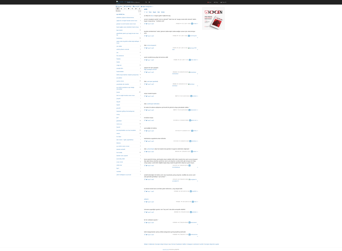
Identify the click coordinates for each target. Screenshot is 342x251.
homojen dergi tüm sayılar (211, 244)
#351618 (177, 151)
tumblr (201, 244)
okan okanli (194, 59)
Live (210, 2)
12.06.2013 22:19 (183, 165)
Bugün (154, 12)
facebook (179, 244)
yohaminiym (150, 149)
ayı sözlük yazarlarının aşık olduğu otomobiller (125, 88)
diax (152, 15)
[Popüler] (121, 8)
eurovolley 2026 (120, 159)
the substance (120, 55)
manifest (118, 171)
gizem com (194, 120)
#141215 (175, 165)
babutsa (118, 143)
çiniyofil (118, 98)
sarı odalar (119, 46)
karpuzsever (194, 110)
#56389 (175, 84)
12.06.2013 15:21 (186, 151)
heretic (118, 62)
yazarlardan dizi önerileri (122, 84)
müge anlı (118, 65)
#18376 (175, 48)
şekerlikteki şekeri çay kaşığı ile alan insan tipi (127, 34)
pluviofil (118, 108)
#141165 (176, 141)
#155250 (176, 191)
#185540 (175, 222)
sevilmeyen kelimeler (153, 104)
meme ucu (119, 124)
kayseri (118, 127)
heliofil (118, 105)
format (173, 244)
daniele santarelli (120, 149)
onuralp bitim (119, 68)
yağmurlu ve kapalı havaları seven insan (126, 20)
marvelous (194, 141)
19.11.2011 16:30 (186, 23)
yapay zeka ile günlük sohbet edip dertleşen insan (127, 42)
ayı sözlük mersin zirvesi (122, 146)
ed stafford (119, 78)
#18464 (175, 59)
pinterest (196, 244)
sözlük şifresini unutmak (122, 49)
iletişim (146, 244)
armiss (195, 130)
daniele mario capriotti (122, 155)
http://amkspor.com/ (149, 69)
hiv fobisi (118, 136)
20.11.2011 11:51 (184, 59)
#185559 (175, 234)
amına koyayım (151, 45)
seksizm (146, 199)
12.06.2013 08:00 (184, 120)
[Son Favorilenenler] (128, 8)
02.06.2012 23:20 (183, 72)
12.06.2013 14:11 (186, 130)
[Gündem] (117, 8)
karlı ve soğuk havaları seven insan (125, 95)
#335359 (176, 212)
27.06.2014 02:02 (185, 212)
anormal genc (193, 35)
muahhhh (194, 191)
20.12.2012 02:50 (183, 110)
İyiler (159, 12)
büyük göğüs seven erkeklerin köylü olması (127, 27)
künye (166, 244)
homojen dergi (159, 244)
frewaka (118, 59)
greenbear (119, 121)
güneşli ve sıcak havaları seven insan (126, 24)
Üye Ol (224, 2)
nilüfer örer (119, 165)
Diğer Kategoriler (147, 6)
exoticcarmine (194, 234)
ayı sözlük (136, 6)
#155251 (178, 201)
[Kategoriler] (136, 8)
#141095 (175, 120)
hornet (118, 92)
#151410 (175, 179)
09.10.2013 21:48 (185, 191)
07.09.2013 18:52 (183, 179)
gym (117, 117)
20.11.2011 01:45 (183, 48)
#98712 (177, 96)
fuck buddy (119, 152)
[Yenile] (139, 8)
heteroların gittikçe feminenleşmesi (125, 111)
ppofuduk (194, 212)
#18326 (178, 23)
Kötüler (163, 12)
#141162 (177, 130)
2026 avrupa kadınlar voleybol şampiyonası (127, 75)
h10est (195, 23)
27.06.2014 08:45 (183, 222)
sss (170, 244)
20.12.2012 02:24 (185, 96)
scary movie (119, 162)
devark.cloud (166, 249)
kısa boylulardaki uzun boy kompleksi (126, 130)
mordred (194, 96)
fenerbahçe (119, 38)
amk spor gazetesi (152, 81)
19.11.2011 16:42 (183, 35)
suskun (195, 151)
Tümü (150, 12)
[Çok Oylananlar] (125, 8)
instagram (190, 244)
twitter (184, 244)
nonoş (118, 114)
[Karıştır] (132, 8)
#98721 (175, 110)
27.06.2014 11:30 (183, 234)
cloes (195, 201)
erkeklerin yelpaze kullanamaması (125, 17)
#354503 (175, 72)
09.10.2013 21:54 (187, 201)
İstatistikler (128, 6)
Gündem (119, 6)
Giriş (216, 2)
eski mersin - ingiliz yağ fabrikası (124, 140)
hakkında (151, 244)
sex (117, 52)
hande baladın (120, 71)
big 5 (117, 168)
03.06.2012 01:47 (183, 84)
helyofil (118, 102)
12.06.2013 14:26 (184, 141)
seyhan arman (120, 81)
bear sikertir (119, 30)
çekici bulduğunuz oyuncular (123, 174)
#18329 (175, 35)
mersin (118, 133)
